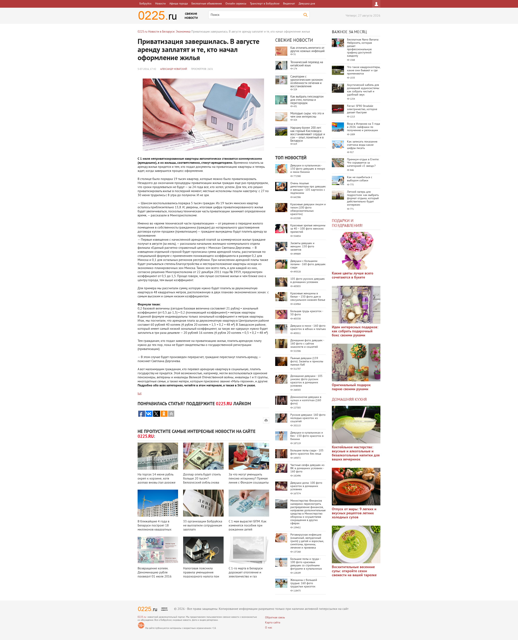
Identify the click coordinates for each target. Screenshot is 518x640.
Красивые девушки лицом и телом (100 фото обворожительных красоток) (308, 209)
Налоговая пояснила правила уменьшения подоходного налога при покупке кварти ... (201, 575)
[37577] (356, 486)
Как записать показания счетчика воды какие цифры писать (362, 145)
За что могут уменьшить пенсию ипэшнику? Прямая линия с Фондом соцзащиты (249, 479)
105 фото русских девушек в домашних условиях (307, 280)
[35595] (356, 251)
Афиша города (178, 3)
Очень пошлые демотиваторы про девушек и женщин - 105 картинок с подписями (308, 188)
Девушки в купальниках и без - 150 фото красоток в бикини (307, 436)
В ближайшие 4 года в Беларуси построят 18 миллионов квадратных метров (154, 528)
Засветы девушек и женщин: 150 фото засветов (302, 247)
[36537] (356, 544)
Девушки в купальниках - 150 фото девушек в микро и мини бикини (307, 169)
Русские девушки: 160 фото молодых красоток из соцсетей (308, 418)
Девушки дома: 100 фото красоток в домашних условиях (306, 486)
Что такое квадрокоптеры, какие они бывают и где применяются (363, 70)
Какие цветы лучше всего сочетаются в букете (352, 275)
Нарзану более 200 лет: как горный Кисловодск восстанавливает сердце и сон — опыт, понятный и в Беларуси (307, 134)
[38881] (356, 424)
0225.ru (142, 617)
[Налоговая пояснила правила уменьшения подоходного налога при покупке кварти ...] (203, 550)
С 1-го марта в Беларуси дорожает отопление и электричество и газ (246, 573)
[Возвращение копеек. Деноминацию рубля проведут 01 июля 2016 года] (158, 550)
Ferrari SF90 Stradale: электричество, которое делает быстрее (362, 109)
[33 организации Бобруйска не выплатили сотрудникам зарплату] (203, 503)
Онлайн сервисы (235, 3)
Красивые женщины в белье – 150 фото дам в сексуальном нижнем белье (307, 297)
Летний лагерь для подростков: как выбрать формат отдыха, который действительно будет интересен (363, 198)
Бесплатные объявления (206, 3)
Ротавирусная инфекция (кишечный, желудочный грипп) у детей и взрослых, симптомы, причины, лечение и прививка (307, 541)
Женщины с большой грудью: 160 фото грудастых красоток (303, 583)
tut (139, 394)
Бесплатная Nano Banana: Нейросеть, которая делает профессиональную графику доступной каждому (363, 48)
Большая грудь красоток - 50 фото (306, 313)
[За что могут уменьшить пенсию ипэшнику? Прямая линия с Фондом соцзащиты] (249, 456)
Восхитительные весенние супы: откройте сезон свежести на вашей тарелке (354, 571)
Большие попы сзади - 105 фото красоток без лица (307, 452)
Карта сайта (272, 622)
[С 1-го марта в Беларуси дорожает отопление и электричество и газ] (249, 550)
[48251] (356, 304)
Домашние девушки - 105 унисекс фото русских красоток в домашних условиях (306, 381)
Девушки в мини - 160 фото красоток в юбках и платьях (308, 327)
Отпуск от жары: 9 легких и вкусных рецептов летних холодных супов (354, 513)
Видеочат (289, 3)
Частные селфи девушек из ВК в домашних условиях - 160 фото (307, 468)
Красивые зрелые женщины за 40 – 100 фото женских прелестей (307, 229)
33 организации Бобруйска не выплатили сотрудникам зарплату (202, 526)
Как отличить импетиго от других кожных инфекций (307, 49)
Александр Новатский (173, 69)
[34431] (356, 362)
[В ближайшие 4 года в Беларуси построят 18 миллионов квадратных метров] (158, 503)
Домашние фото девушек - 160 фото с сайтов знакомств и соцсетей (307, 344)
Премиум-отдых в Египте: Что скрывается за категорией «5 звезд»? (363, 163)
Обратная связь (275, 617)
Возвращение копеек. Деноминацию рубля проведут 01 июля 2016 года (155, 575)
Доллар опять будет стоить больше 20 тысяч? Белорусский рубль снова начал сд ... (202, 481)
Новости (160, 3)
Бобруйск (145, 3)
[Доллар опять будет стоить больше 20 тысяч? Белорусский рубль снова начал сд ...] (203, 456)
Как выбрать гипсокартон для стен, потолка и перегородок (307, 100)
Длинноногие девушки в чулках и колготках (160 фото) (305, 400)
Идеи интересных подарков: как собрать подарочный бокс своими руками (355, 331)
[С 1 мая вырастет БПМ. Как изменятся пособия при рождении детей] (249, 503)
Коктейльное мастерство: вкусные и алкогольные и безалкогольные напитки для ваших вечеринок (356, 453)
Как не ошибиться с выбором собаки (359, 179)
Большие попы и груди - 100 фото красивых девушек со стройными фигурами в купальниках (306, 564)
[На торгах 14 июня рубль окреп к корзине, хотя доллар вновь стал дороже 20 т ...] (158, 456)
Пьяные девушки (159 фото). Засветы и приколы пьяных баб (306, 362)
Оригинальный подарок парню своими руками (351, 387)
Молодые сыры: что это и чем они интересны (307, 115)
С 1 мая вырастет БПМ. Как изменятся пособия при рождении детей (247, 526)
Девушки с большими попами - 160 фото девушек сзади (308, 264)
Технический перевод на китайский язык (306, 64)
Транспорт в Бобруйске (264, 3)
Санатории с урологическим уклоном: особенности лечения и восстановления (306, 81)
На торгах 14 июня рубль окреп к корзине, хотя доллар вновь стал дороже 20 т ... (156, 481)
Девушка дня (307, 3)
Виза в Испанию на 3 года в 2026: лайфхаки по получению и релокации (363, 127)
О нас (268, 627)
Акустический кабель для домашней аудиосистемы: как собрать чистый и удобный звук (363, 90)
